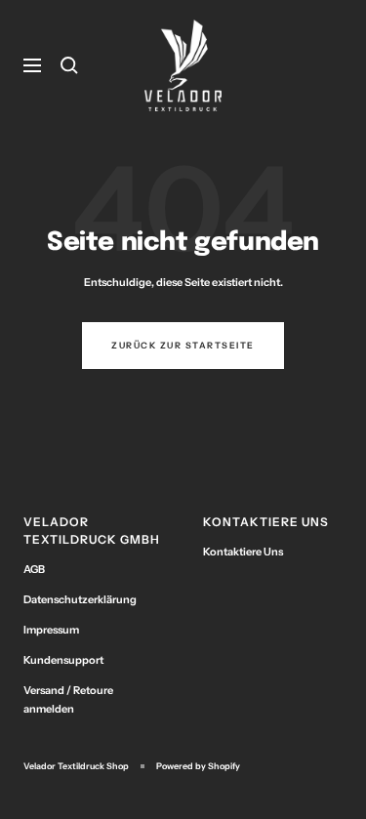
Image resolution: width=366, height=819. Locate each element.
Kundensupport (63, 660)
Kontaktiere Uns (243, 551)
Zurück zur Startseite (183, 345)
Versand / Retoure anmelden (68, 699)
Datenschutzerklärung (80, 599)
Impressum (51, 629)
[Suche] (69, 65)
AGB (34, 569)
